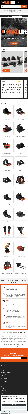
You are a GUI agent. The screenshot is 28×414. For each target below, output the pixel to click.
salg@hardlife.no (4, 378)
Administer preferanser (14, 407)
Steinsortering (7, 170)
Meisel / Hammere (7, 239)
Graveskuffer (7, 119)
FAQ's (2, 388)
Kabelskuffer (7, 222)
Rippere (20, 239)
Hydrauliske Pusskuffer (21, 136)
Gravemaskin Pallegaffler (20, 273)
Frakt (2, 393)
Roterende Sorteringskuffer (21, 187)
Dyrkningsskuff (21, 119)
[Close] (26, 396)
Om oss (2, 385)
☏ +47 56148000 (17, 16)
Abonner (24, 358)
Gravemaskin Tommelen (7, 256)
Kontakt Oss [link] (14, 43)
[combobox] (14, 6)
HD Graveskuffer (20, 204)
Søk (25, 6)
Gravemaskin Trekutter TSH (7, 153)
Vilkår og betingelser (6, 411)
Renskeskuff (7, 204)
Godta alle (14, 404)
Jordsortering (7, 187)
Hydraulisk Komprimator (7, 273)
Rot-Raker (21, 170)
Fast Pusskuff (21, 222)
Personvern (3, 390)
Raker (21, 153)
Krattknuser (7, 136)
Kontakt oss (3, 386)
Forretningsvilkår (4, 392)
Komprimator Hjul (21, 256)
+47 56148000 (4, 381)
